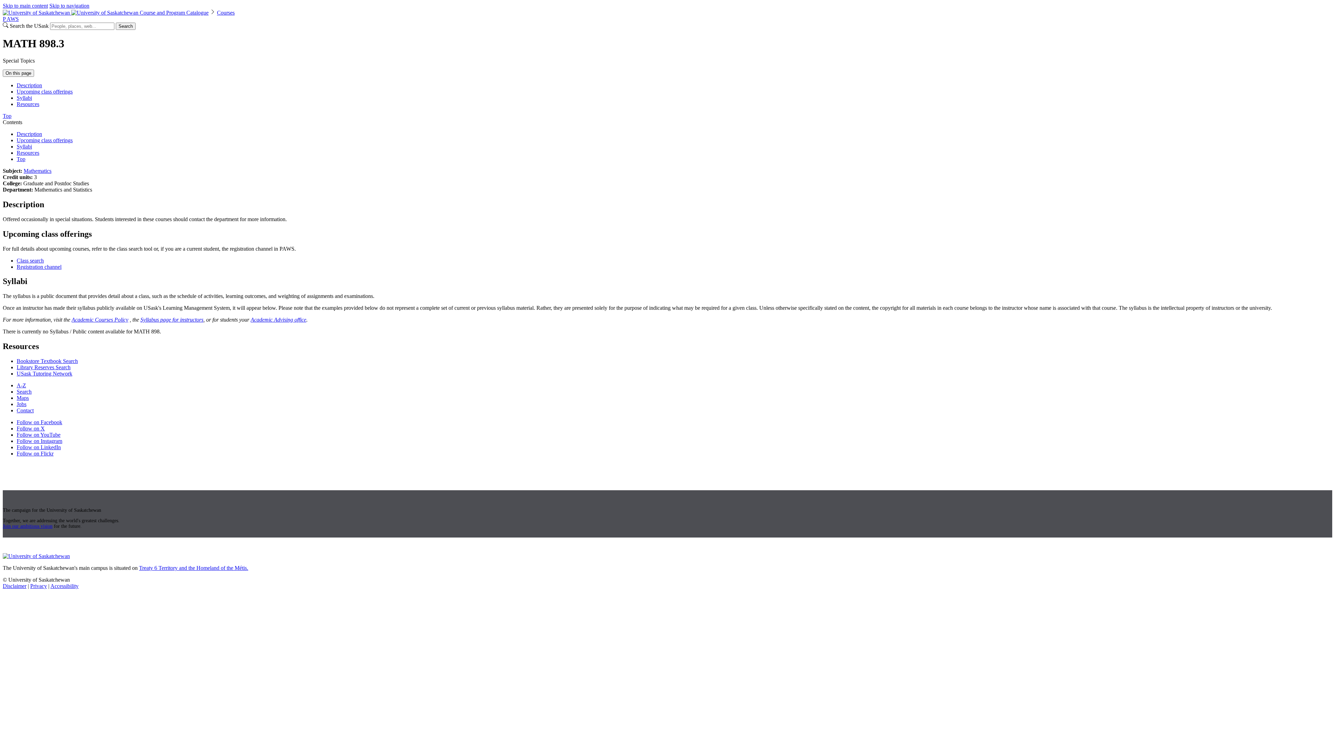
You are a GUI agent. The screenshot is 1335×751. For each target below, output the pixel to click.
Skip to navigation (69, 6)
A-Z (21, 385)
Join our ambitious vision (27, 526)
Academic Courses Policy (100, 320)
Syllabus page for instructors (171, 320)
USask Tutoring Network (44, 374)
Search (126, 26)
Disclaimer (14, 586)
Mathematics (37, 171)
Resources (28, 104)
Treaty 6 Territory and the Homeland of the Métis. (193, 568)
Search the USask (29, 26)
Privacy (38, 586)
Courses (226, 13)
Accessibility (64, 586)
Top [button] (7, 116)
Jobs (21, 404)
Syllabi (24, 98)
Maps (23, 398)
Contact (25, 410)
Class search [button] (30, 261)
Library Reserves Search (44, 367)
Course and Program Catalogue (174, 13)
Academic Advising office (278, 320)
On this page (18, 73)
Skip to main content (25, 6)
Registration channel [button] (39, 267)
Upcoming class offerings (45, 92)
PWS (11, 19)
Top (21, 159)
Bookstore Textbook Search (47, 361)
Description (29, 85)
